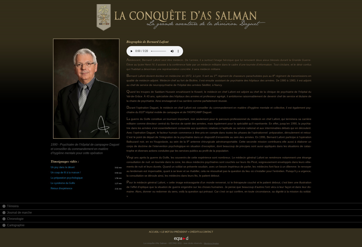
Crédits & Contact (201, 232)
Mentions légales (211, 243)
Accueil (154, 232)
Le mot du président (174, 232)
